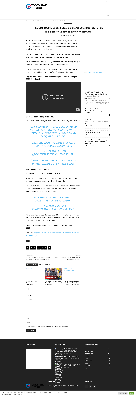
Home (27, 1)
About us (31, 1)
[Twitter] (31, 247)
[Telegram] (49, 247)
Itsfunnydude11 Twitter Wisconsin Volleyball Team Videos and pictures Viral (71, 350)
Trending (101, 16)
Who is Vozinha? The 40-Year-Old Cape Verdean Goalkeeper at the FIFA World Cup (33, 283)
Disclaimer (42, 1)
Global (92, 16)
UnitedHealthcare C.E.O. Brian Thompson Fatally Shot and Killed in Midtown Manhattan (97, 141)
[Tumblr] (109, 1)
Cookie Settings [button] (123, 393)
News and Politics (61, 16)
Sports (70, 23)
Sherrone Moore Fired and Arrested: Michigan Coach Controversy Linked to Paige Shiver (53, 283)
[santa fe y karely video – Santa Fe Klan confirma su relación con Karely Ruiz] (59, 373)
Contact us (37, 1)
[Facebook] (103, 1)
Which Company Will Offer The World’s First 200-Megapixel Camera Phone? (68, 258)
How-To (84, 16)
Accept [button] (131, 393)
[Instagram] (106, 1)
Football (32, 20)
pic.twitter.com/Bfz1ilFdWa (53, 200)
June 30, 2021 (67, 154)
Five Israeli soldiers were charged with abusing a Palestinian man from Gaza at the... (96, 121)
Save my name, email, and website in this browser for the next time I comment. (48, 326)
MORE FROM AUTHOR (44, 264)
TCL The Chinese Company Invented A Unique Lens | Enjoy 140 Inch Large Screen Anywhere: (38, 258)
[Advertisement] (97, 59)
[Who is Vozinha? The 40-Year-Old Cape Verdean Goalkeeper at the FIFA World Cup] (34, 274)
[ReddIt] (42, 247)
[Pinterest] (34, 247)
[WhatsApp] (38, 247)
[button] (108, 16)
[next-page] (29, 289)
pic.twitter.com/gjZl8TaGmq (53, 145)
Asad (63, 35)
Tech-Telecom (74, 16)
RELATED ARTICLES (32, 264)
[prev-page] (27, 289)
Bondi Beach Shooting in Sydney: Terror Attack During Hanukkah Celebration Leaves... (96, 94)
